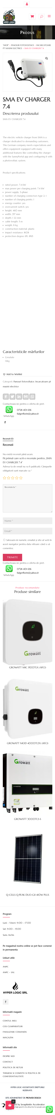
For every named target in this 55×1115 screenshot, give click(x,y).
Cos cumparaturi (13, 1026)
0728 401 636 (24, 409)
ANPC (5, 966)
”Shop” (6, 45)
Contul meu (27, 4)
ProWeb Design (33, 1098)
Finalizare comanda (15, 1032)
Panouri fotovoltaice (22, 45)
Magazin (8, 1037)
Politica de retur (13, 1067)
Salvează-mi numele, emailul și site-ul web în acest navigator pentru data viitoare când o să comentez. (27, 544)
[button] (46, 58)
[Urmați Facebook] (5, 422)
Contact (8, 1062)
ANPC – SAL (9, 972)
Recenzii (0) (8, 438)
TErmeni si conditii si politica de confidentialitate (22, 1075)
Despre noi (9, 1056)
